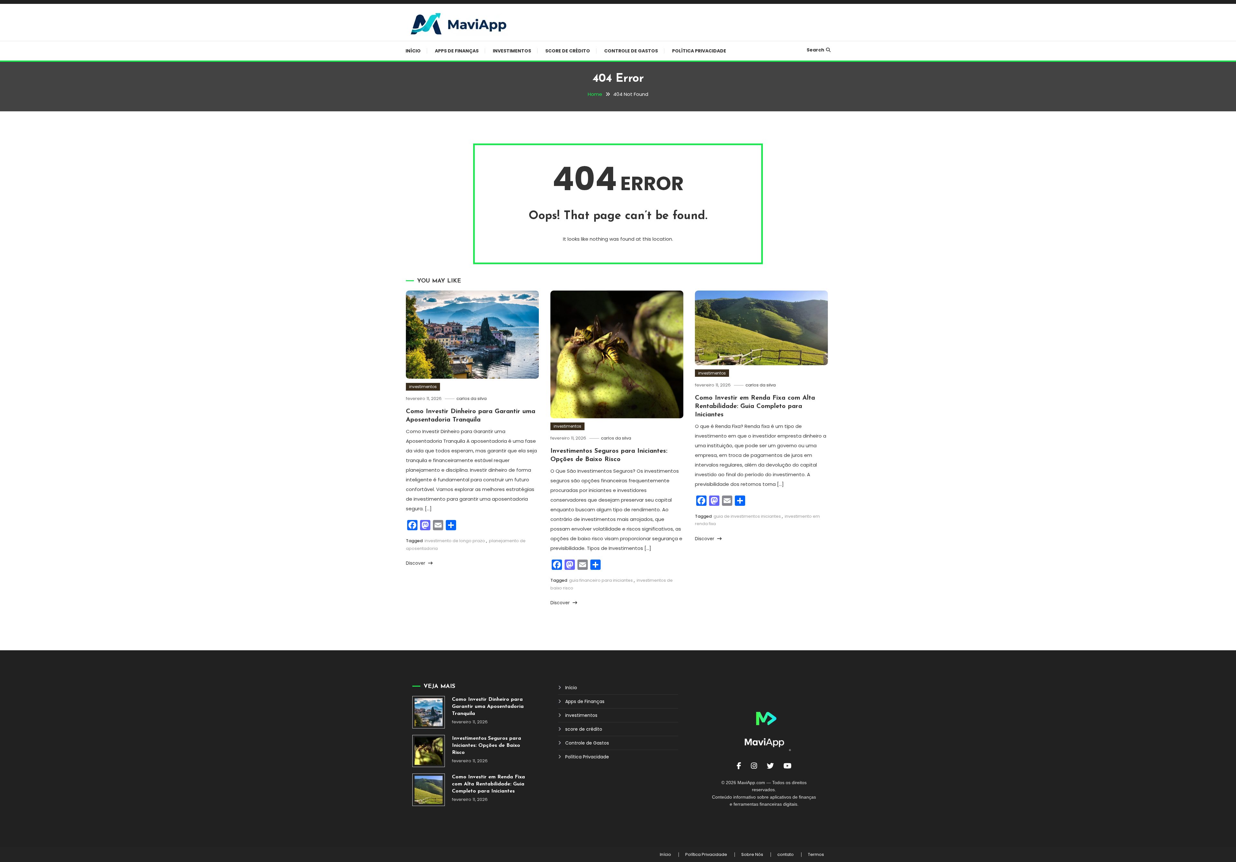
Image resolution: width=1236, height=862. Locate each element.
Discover (416, 563)
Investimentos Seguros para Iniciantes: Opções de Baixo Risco (486, 745)
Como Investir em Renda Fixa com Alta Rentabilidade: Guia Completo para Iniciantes (755, 406)
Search (815, 50)
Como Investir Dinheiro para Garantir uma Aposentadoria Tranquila (488, 706)
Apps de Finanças (457, 51)
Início (413, 51)
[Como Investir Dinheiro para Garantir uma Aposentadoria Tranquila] (428, 712)
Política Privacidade (699, 51)
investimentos (512, 51)
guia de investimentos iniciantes (747, 516)
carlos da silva (471, 398)
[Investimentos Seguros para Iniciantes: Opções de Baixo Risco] (428, 751)
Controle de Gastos (631, 51)
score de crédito (567, 51)
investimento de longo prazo (455, 541)
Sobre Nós (752, 854)
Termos (816, 854)
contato (785, 854)
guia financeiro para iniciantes (601, 580)
